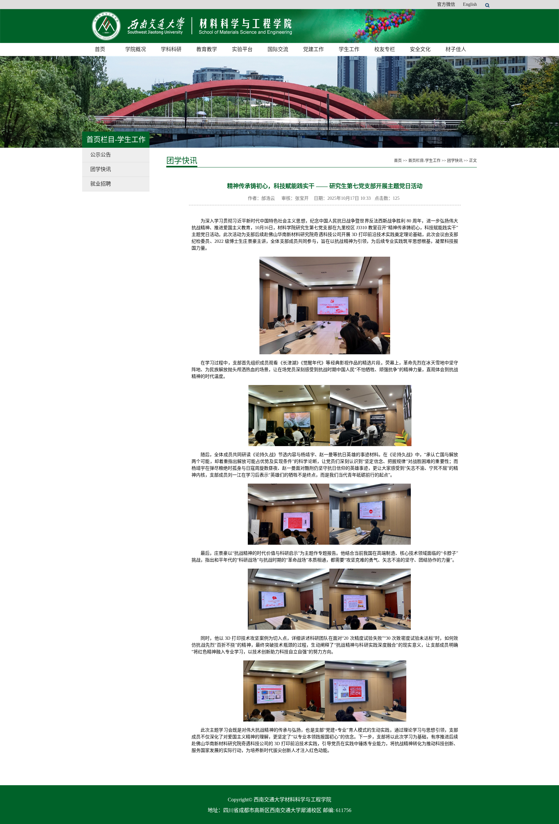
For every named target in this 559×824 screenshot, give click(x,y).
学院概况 (135, 49)
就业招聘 (100, 184)
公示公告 (100, 154)
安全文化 (420, 49)
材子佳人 (455, 49)
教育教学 (206, 49)
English (470, 4)
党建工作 (313, 49)
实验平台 (242, 49)
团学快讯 (100, 169)
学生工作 (349, 49)
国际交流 (278, 49)
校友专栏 (384, 49)
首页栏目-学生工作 (424, 160)
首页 (100, 49)
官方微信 (446, 4)
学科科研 (171, 49)
